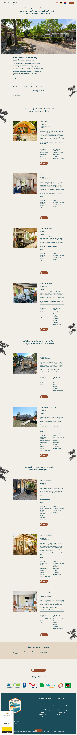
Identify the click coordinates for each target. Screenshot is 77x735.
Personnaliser (7, 732)
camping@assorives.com (18, 723)
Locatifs (42, 712)
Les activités (62, 700)
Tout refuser (7, 730)
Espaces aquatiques (63, 705)
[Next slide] (35, 132)
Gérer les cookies (61, 731)
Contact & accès (63, 712)
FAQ (59, 714)
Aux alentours (62, 703)
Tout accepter (7, 727)
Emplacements (43, 714)
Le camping (42, 700)
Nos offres (43, 716)
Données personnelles (51, 731)
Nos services (43, 703)
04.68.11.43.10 (16, 721)
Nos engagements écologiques (47, 705)
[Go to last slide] (15, 132)
